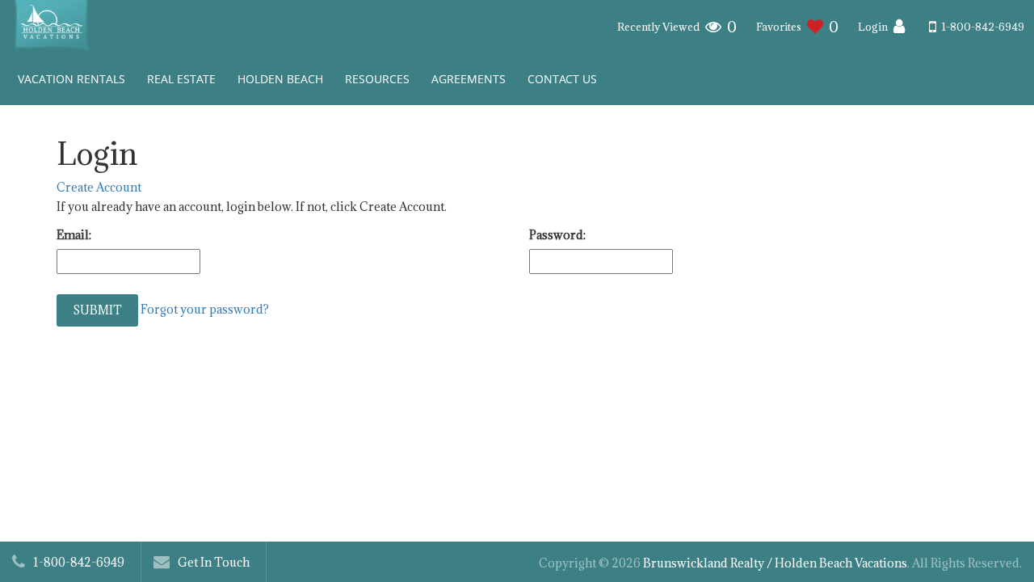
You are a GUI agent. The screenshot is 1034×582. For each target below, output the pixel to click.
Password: (557, 234)
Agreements (468, 78)
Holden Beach (280, 78)
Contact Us (562, 78)
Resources (377, 78)
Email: (74, 234)
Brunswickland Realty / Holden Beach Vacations (775, 563)
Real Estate (181, 78)
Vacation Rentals (71, 78)
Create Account (99, 187)
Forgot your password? (205, 308)
